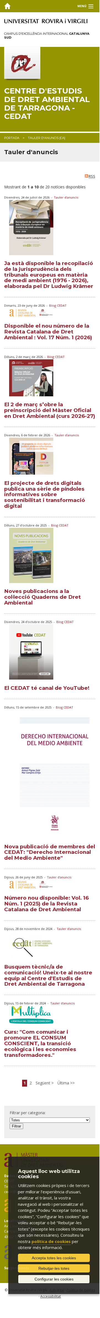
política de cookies (51, 1241)
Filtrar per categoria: (28, 1112)
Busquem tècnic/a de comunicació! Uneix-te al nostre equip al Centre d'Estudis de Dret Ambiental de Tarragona (48, 975)
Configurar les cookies (54, 1279)
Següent (43, 1083)
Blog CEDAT (58, 305)
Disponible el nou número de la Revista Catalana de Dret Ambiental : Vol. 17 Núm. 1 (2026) (48, 332)
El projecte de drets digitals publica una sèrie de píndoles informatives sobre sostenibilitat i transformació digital (44, 494)
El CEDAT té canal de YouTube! (47, 688)
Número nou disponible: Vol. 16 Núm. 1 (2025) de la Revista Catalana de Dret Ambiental (46, 904)
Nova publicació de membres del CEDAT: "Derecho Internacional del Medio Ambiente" (49, 852)
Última (63, 1083)
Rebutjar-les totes (53, 1268)
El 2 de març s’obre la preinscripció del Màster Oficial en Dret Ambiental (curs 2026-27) (49, 410)
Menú (81, 6)
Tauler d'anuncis (66, 197)
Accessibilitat (50, 1296)
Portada (11, 138)
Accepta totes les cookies (54, 1258)
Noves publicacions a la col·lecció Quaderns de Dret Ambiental (42, 597)
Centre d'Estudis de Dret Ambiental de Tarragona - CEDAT (47, 104)
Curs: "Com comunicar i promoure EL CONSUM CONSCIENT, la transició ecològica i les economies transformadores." (40, 1043)
